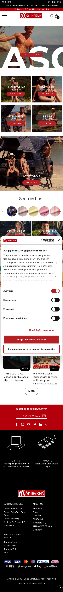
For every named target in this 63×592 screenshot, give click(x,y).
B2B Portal (38, 519)
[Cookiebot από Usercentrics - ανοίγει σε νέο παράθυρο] (41, 240)
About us (37, 508)
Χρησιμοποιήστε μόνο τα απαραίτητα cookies (31, 349)
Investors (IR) (39, 522)
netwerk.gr (39, 583)
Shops (36, 512)
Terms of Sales (11, 549)
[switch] (55, 300)
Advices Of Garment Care (16, 522)
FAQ (5, 552)
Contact (37, 515)
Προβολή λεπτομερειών (41, 330)
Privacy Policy (10, 545)
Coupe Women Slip (13, 508)
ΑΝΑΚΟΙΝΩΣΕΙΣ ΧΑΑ (42, 526)
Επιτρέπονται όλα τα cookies (31, 339)
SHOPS (8, 2)
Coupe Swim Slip (11, 518)
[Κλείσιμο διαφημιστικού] (59, 240)
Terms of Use (10, 542)
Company (37, 529)
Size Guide (9, 525)
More (31, 391)
